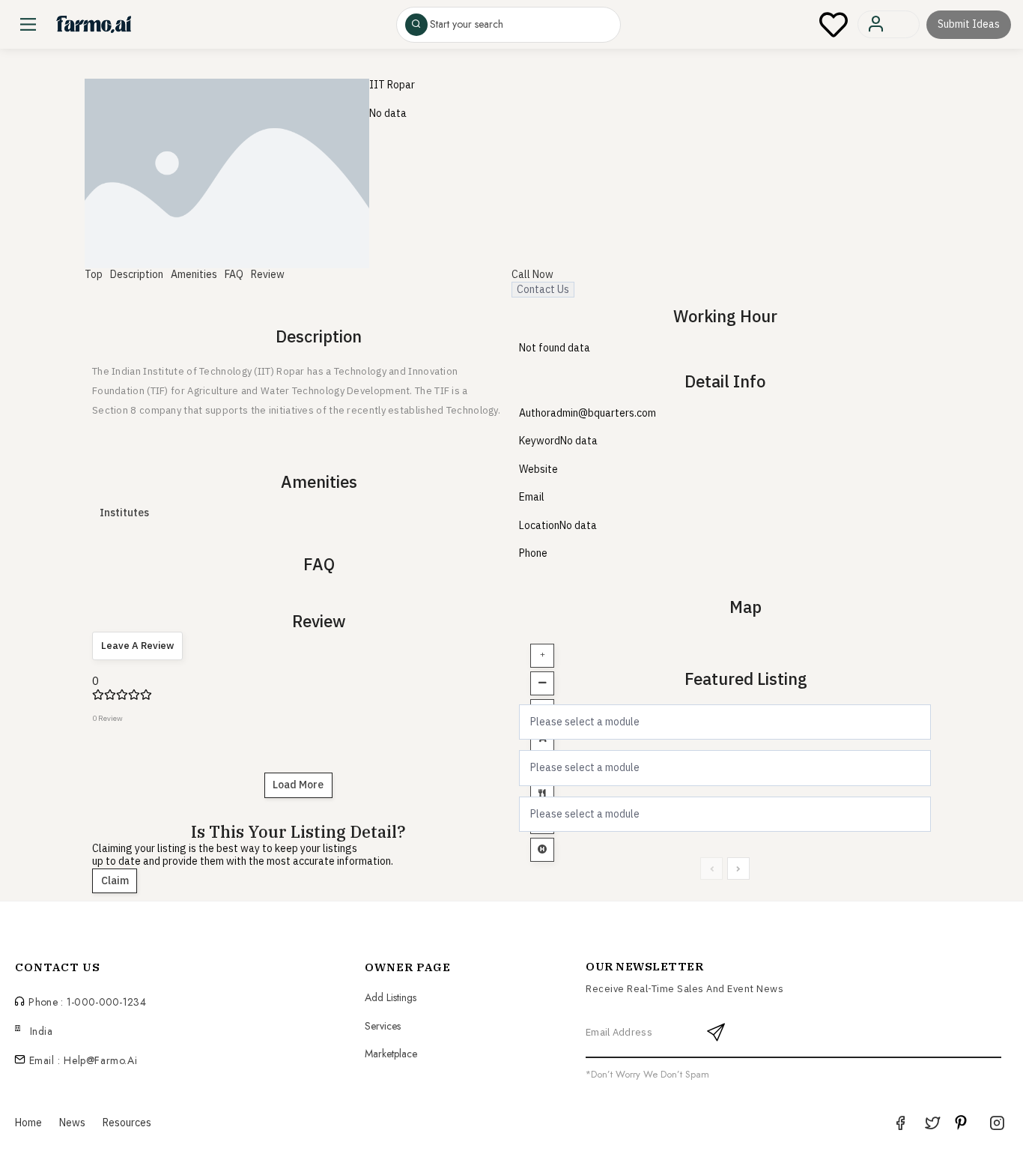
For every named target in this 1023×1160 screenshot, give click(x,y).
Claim (115, 880)
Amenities (194, 274)
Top (94, 274)
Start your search (466, 24)
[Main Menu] (28, 24)
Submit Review (798, 95)
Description (136, 274)
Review (268, 274)
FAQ (234, 274)
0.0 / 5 (887, 95)
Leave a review (137, 645)
